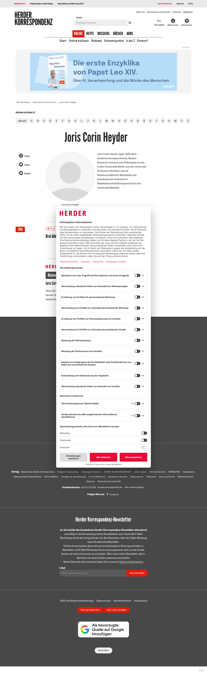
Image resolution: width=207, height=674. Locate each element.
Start (63, 41)
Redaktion (188, 11)
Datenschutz (103, 600)
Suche (79, 17)
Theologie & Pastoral (41, 3)
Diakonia (91, 481)
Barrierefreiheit (122, 600)
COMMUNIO (174, 471)
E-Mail (62, 567)
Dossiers (103, 33)
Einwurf (142, 41)
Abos (130, 33)
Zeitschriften (165, 3)
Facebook (114, 494)
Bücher (118, 33)
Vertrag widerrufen (90, 609)
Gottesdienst (189, 471)
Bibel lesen (151, 476)
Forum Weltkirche (96, 476)
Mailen (27, 173)
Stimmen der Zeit (157, 471)
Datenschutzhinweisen (131, 561)
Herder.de (19, 3)
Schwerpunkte (114, 41)
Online (78, 33)
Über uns (140, 11)
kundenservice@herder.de (110, 487)
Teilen (27, 156)
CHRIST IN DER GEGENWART (117, 471)
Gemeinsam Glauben (117, 476)
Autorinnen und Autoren (158, 11)
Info (190, 3)
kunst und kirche (167, 476)
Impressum (140, 600)
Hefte (90, 33)
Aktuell (22, 121)
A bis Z (130, 41)
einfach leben (140, 471)
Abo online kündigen (134, 487)
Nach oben (103, 650)
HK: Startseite (22, 102)
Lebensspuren (137, 476)
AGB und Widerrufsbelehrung (76, 600)
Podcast (96, 41)
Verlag (180, 3)
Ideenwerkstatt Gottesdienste (27, 476)
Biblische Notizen (186, 476)
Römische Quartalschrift (109, 481)
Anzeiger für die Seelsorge (73, 476)
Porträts (177, 11)
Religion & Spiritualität (71, 3)
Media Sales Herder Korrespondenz (38, 471)
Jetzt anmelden (137, 572)
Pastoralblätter (51, 476)
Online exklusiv (79, 41)
